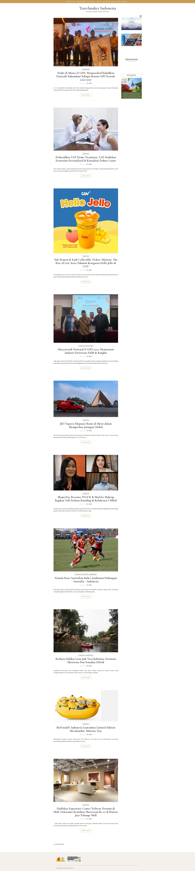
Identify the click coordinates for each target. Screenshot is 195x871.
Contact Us (125, 1)
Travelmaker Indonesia (97, 8)
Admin (90, 83)
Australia (78, 574)
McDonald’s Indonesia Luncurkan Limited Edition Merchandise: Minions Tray (85, 729)
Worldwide (92, 574)
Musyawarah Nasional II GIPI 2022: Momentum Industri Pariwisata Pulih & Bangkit (86, 351)
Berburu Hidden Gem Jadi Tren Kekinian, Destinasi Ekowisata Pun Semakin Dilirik (85, 660)
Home (67, 1)
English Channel (81, 1)
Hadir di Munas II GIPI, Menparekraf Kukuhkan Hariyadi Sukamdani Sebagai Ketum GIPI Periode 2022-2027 (85, 76)
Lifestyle (99, 1)
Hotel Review (106, 1)
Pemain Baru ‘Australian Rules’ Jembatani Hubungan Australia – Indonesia (86, 579)
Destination (90, 1)
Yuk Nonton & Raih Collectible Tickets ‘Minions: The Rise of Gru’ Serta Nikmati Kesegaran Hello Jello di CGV (86, 263)
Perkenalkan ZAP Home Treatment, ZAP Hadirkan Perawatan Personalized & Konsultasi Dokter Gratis (86, 158)
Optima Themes (70, 868)
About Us (73, 1)
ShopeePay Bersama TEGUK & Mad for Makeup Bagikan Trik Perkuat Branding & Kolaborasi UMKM (86, 498)
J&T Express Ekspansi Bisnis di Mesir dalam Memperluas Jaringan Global (86, 425)
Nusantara (85, 69)
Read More (86, 95)
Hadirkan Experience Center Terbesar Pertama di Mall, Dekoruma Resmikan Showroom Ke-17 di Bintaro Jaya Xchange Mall (86, 812)
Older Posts (59, 844)
